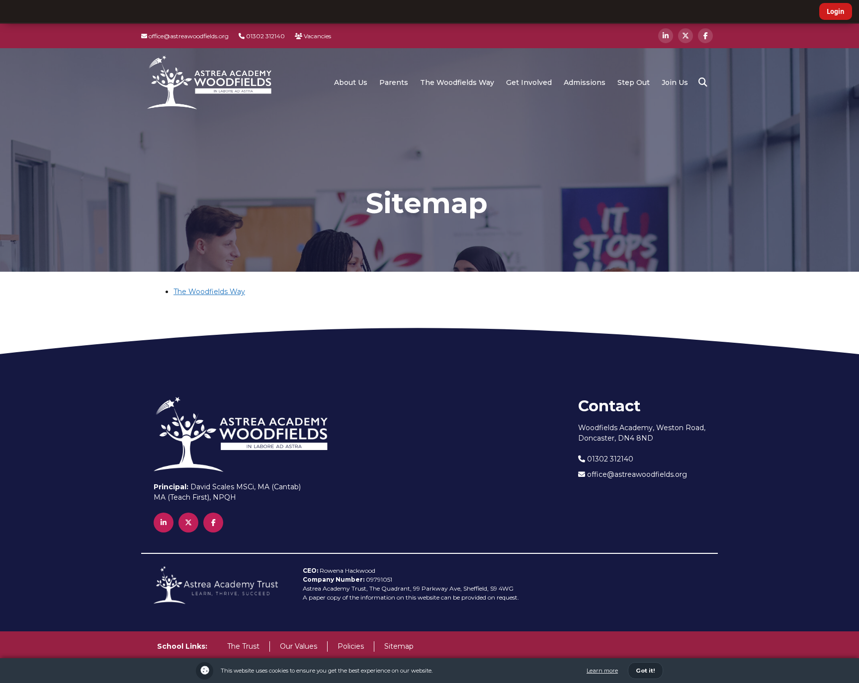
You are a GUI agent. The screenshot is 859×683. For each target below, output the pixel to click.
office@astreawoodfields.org (188, 36)
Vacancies (316, 36)
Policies (351, 646)
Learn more (602, 670)
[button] (703, 82)
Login (836, 11)
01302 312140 (265, 36)
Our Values (298, 646)
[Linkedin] (665, 35)
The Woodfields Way (209, 291)
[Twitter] (685, 35)
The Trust (243, 646)
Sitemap (399, 646)
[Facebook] (705, 35)
